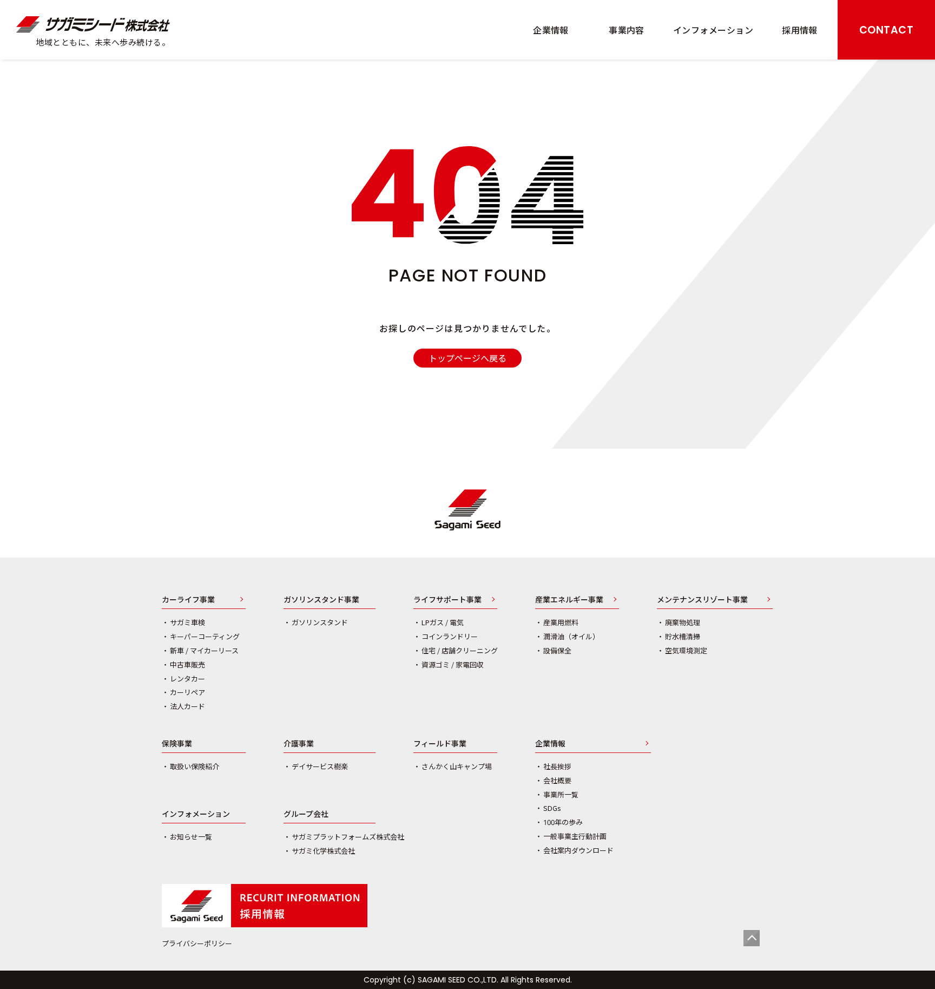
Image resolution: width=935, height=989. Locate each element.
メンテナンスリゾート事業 (702, 600)
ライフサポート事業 (447, 600)
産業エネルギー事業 (569, 600)
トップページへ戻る (467, 357)
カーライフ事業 (188, 600)
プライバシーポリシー (197, 943)
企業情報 (550, 744)
